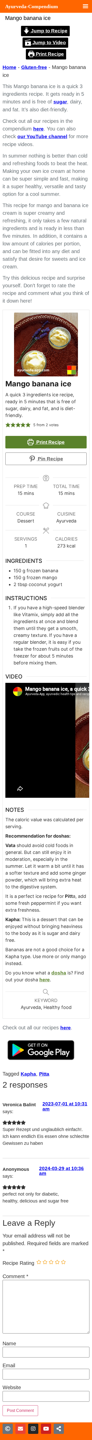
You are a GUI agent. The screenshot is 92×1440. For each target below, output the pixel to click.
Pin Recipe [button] (50, 458)
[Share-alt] (59, 1429)
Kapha (28, 1074)
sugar (60, 101)
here (38, 129)
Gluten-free (34, 67)
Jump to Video (48, 42)
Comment (15, 1276)
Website (12, 1387)
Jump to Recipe (48, 30)
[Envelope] (20, 1429)
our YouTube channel (42, 136)
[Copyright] (8, 1429)
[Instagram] (33, 1429)
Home (9, 67)
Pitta (44, 1074)
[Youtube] (46, 1429)
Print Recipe (49, 54)
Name (9, 1343)
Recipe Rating (18, 1263)
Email (9, 1365)
